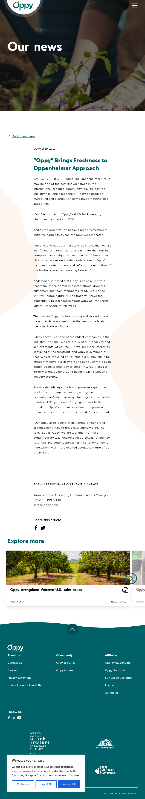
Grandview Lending (117, 662)
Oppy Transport (115, 670)
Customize (23, 784)
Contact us (14, 662)
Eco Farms (111, 685)
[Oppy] (23, 6)
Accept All (69, 784)
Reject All (46, 784)
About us (13, 655)
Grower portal (65, 662)
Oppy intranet (65, 670)
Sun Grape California (118, 677)
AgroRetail (111, 692)
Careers (12, 670)
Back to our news (23, 136)
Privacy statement (19, 677)
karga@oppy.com (45, 505)
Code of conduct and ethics (25, 685)
